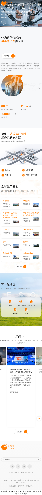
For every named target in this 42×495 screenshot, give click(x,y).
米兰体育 (35, 491)
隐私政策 (12, 486)
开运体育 (28, 491)
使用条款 (29, 486)
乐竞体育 (21, 491)
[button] (3, 22)
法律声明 (21, 486)
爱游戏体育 (13, 491)
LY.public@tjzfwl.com (25, 472)
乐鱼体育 (23, 494)
